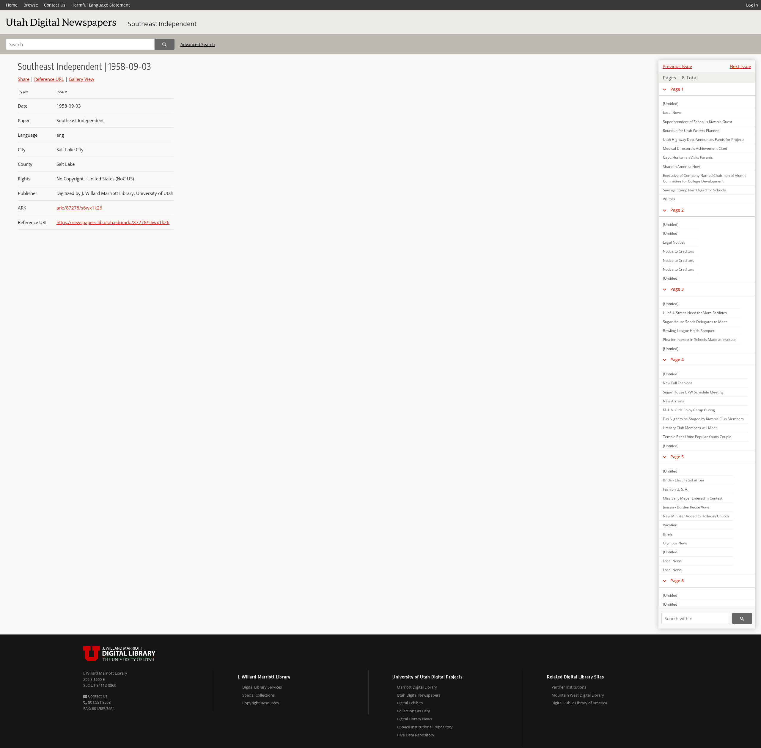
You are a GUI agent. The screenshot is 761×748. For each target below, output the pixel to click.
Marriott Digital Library (417, 687)
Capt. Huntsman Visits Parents (688, 157)
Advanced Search (197, 44)
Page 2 (677, 210)
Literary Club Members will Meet (690, 427)
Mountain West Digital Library (577, 695)
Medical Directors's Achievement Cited (695, 148)
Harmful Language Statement (100, 5)
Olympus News (675, 543)
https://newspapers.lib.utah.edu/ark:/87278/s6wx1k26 (112, 222)
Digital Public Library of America (579, 703)
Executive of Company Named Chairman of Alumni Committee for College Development (704, 178)
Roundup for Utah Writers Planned (691, 130)
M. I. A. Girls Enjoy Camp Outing (689, 409)
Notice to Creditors (678, 251)
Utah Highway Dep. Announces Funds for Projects (704, 139)
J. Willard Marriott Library (105, 673)
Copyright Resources (260, 703)
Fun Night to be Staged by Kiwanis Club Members (703, 418)
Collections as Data (413, 711)
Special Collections (258, 695)
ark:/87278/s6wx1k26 (79, 208)
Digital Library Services (262, 687)
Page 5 (677, 456)
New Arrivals (673, 401)
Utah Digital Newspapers (418, 695)
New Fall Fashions (677, 382)
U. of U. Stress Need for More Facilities (695, 312)
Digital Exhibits (410, 703)
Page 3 (677, 289)
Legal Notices (674, 242)
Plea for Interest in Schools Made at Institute (699, 339)
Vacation (670, 524)
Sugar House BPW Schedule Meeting (693, 392)
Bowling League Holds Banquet (688, 330)
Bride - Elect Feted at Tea (683, 480)
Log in (752, 5)
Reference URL (49, 79)
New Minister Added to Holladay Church (696, 516)
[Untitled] (670, 103)
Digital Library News (414, 719)
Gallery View (81, 79)
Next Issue (740, 66)
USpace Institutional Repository (425, 727)
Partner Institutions (568, 687)
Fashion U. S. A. (675, 489)
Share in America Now (681, 166)
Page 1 (677, 89)
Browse (30, 5)
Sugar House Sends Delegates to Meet (695, 321)
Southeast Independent (162, 24)
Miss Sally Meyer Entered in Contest (692, 498)
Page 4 (677, 359)
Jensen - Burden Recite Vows (686, 507)
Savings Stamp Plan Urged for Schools (694, 190)
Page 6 (677, 580)
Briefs (668, 534)
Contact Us (54, 5)
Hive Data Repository (415, 735)
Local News (672, 112)
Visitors (669, 198)
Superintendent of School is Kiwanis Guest (697, 121)
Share (23, 79)
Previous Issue (677, 66)
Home (12, 5)
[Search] (164, 44)
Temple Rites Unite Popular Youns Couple (697, 436)
